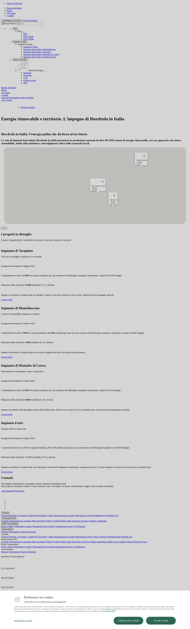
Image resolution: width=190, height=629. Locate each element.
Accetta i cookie (161, 620)
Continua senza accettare (128, 620)
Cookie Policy (110, 611)
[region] (95, 610)
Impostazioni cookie (23, 620)
